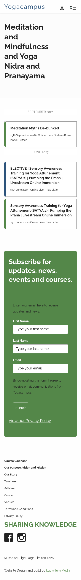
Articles (9, 488)
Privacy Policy (13, 515)
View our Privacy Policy (30, 420)
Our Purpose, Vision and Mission (25, 467)
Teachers (10, 481)
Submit (21, 408)
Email (17, 360)
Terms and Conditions (18, 509)
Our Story (10, 474)
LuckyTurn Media (58, 570)
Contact (9, 495)
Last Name (20, 340)
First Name (21, 321)
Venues (9, 502)
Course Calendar (15, 460)
